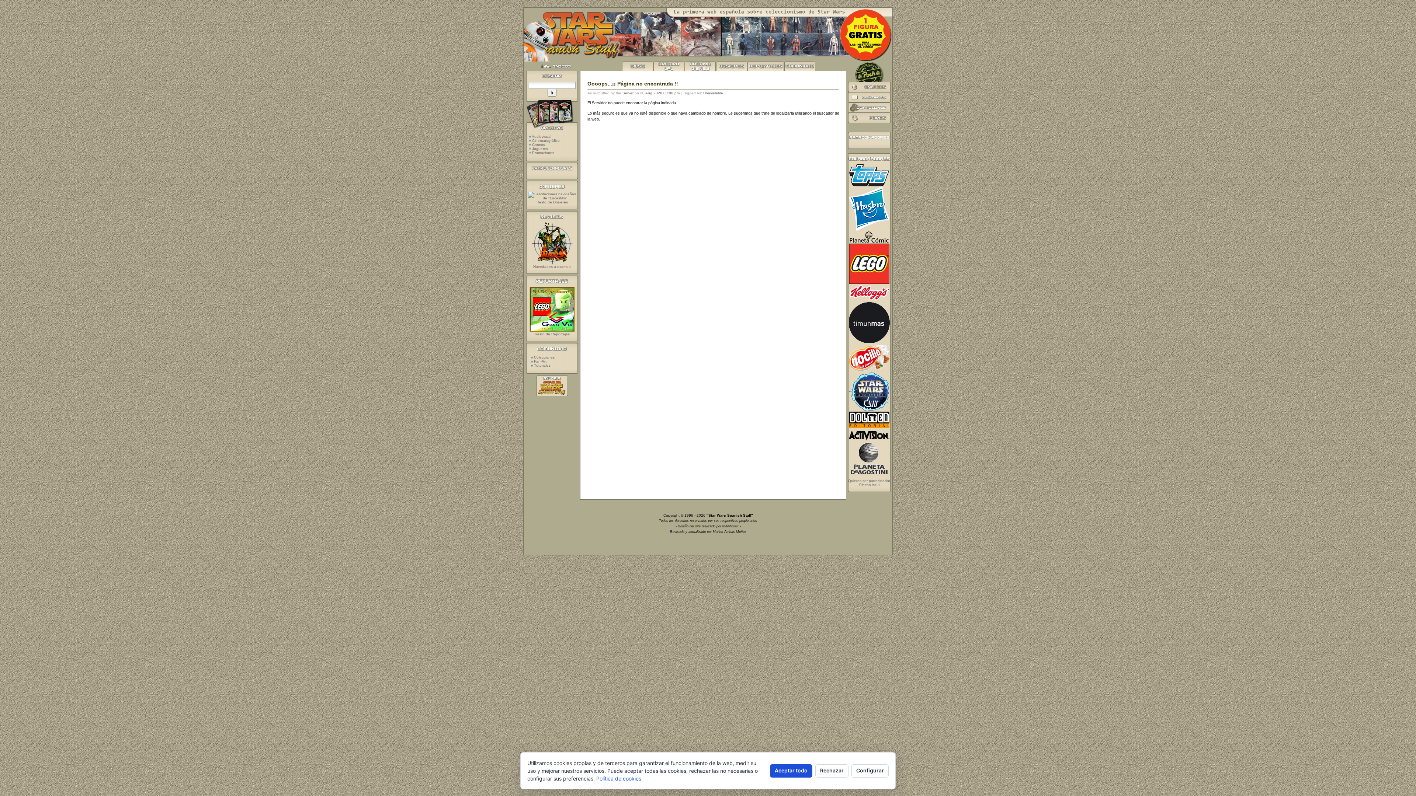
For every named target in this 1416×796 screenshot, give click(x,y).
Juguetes (540, 149)
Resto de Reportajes (552, 334)
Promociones (543, 153)
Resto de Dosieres (552, 202)
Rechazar (832, 770)
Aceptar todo (791, 770)
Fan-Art (539, 361)
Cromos (538, 145)
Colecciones (544, 357)
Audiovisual (541, 137)
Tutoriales (542, 365)
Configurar (870, 770)
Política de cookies (618, 778)
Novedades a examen (552, 267)
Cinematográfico (546, 141)
